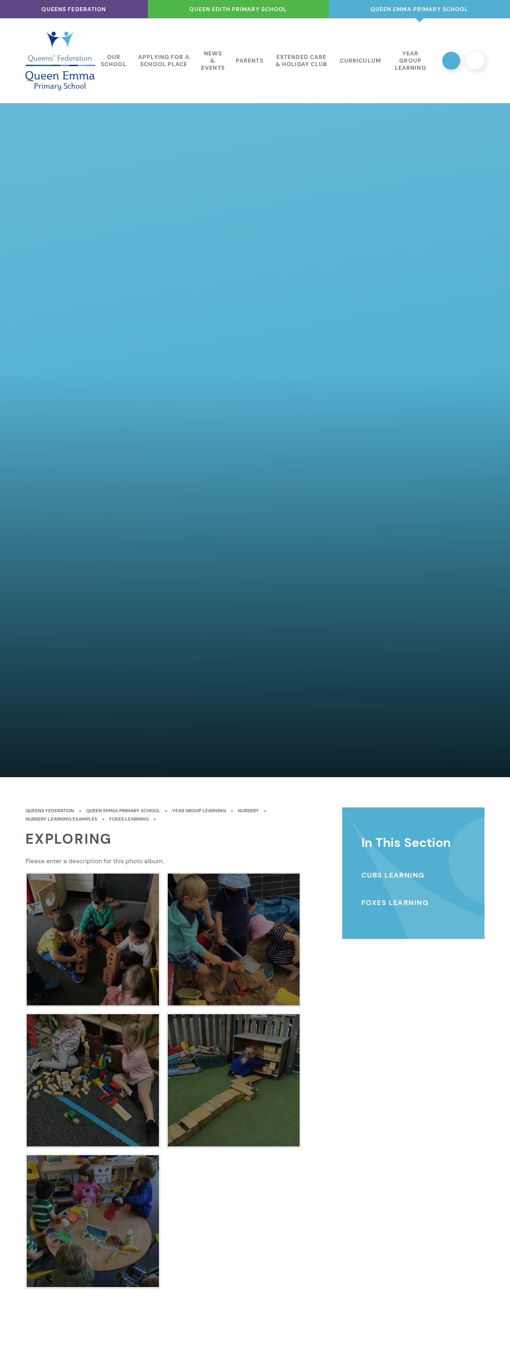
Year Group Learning (199, 810)
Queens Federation (50, 810)
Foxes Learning (129, 819)
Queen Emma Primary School (123, 810)
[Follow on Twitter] (451, 61)
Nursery (248, 810)
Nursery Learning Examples (61, 819)
